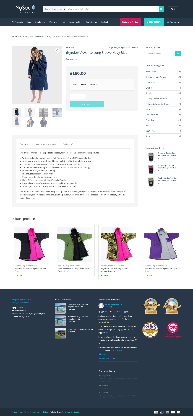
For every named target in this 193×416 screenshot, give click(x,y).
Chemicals (150, 82)
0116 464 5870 (154, 22)
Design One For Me (72, 412)
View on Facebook (103, 358)
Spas (29, 22)
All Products (17, 22)
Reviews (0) (68, 144)
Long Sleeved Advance (40, 36)
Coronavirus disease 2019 (108, 388)
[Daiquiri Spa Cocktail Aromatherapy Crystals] (151, 169)
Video (105, 354)
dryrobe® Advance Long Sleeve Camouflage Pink (114, 269)
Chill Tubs (150, 87)
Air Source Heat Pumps (156, 77)
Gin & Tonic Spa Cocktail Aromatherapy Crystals (167, 179)
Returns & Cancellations (39, 412)
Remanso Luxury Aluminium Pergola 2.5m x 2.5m (78, 305)
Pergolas (53, 22)
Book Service (91, 22)
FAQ (63, 22)
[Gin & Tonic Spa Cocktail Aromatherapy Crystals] (151, 182)
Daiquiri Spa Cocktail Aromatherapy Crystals (167, 166)
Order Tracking (75, 22)
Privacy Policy (23, 412)
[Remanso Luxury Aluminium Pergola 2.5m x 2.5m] (60, 308)
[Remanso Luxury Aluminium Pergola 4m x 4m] (60, 321)
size (75, 84)
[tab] (25, 144)
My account (174, 22)
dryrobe (73, 59)
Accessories (151, 71)
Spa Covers (40, 22)
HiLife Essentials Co (113, 304)
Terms (14, 412)
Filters (149, 109)
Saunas (149, 125)
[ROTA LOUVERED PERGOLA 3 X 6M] (60, 333)
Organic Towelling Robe (158, 104)
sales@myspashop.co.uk (21, 302)
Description (25, 144)
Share (113, 358)
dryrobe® (24, 36)
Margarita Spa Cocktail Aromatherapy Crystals (167, 154)
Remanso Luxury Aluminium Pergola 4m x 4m (78, 318)
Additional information (46, 144)
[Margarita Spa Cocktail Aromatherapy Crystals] (151, 157)
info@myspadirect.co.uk (21, 299)
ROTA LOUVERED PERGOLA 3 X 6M (80, 329)
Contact (104, 22)
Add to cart (87, 104)
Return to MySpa (130, 22)
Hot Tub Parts (152, 114)
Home (14, 36)
